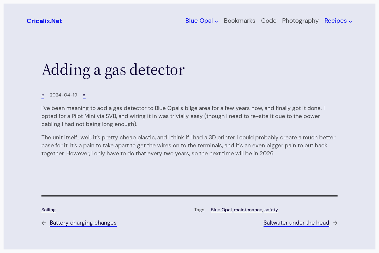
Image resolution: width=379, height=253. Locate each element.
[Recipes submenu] (350, 21)
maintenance (248, 210)
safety (271, 210)
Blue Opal (221, 210)
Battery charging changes (83, 222)
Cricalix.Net (44, 21)
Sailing (48, 210)
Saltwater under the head (296, 222)
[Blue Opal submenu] (216, 21)
